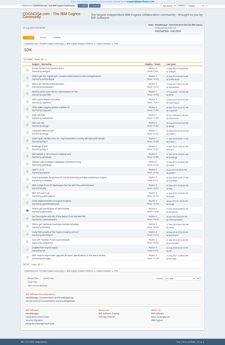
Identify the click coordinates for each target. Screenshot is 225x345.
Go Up (26, 264)
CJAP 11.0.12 (38, 169)
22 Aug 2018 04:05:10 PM (177, 248)
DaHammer (47, 118)
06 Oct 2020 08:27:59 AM (177, 115)
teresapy (46, 258)
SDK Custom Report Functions (46, 99)
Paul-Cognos (174, 102)
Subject (35, 64)
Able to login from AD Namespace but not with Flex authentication (63, 185)
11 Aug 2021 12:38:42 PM (177, 255)
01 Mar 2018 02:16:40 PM (177, 240)
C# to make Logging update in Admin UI (50, 107)
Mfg (44, 188)
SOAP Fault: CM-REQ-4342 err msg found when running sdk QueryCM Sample (68, 138)
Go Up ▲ (200, 342)
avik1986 (46, 94)
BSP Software (157, 313)
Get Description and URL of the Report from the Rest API (59, 216)
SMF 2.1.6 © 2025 (27, 342)
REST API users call (40, 193)
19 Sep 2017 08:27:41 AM (177, 84)
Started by (46, 64)
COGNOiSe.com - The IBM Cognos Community (51, 15)
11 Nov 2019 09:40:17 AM (177, 138)
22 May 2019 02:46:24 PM (177, 185)
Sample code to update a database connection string (56, 162)
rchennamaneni (49, 219)
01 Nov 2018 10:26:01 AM (177, 154)
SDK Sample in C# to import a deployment (51, 154)
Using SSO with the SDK (43, 130)
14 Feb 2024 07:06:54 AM (177, 68)
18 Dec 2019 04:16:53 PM (177, 99)
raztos (171, 165)
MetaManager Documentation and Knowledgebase (50, 297)
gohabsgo (47, 157)
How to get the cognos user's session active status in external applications (66, 76)
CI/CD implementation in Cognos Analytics (51, 200)
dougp (45, 126)
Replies (149, 64)
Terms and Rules (188, 342)
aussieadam (47, 87)
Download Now (162, 31)
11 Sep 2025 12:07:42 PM (177, 193)
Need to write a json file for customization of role (55, 91)
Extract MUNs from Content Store (48, 68)
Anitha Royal (48, 79)
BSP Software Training (109, 313)
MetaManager (32, 313)
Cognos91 (47, 110)
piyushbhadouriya (50, 204)
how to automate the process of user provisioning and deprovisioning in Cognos (69, 177)
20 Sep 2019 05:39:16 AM (177, 76)
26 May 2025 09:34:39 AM (177, 131)
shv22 (171, 227)
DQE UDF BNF (38, 115)
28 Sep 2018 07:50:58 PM (177, 232)
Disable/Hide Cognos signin (45, 247)
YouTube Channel (107, 316)
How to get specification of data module (50, 208)
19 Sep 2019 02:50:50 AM (177, 162)
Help (178, 342)
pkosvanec (47, 211)
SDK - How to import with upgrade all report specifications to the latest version (68, 255)
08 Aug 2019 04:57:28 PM (177, 123)
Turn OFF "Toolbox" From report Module (51, 239)
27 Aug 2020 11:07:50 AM (177, 92)
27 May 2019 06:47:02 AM (177, 224)
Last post (171, 64)
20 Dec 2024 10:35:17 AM (177, 177)
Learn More (176, 31)
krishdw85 (47, 180)
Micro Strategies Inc (160, 316)
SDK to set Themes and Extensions (48, 84)
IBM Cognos (157, 320)
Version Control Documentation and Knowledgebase (50, 301)
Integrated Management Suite (40, 323)
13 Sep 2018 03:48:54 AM (177, 209)
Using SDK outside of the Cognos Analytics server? (55, 232)
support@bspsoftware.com (140, 1)
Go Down (28, 59)
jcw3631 (46, 172)
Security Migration (34, 320)
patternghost (48, 196)
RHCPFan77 (47, 235)
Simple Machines (41, 342)
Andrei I (172, 134)
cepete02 (46, 102)
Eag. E (45, 141)
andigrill (46, 71)
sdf (43, 250)
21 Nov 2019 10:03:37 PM (177, 146)
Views (157, 64)
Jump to (160, 278)
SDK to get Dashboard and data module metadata (55, 224)
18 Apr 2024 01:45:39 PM (177, 201)
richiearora (47, 243)
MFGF (171, 95)
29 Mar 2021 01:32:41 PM (177, 107)
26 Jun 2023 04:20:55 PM (176, 216)
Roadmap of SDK (40, 146)
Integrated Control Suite (37, 316)
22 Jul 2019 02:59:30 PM (176, 170)
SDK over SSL (38, 123)
